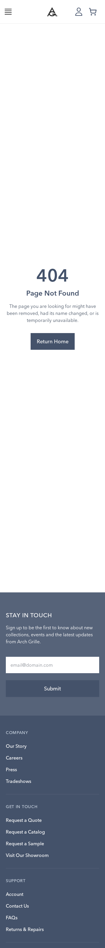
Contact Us (17, 906)
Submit (52, 688)
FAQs (12, 917)
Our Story (16, 746)
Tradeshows (18, 781)
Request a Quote (24, 820)
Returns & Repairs (25, 929)
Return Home (53, 341)
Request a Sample (25, 843)
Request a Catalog (25, 832)
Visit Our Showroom (27, 855)
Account (14, 894)
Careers (14, 758)
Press (11, 769)
